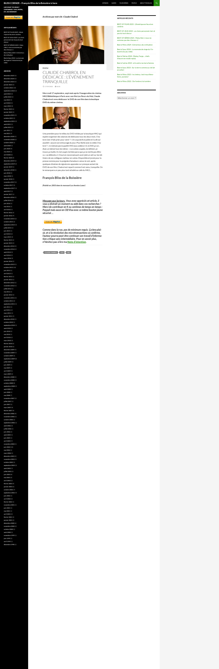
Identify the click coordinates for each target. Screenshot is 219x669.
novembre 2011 (9, 298)
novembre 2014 (9, 249)
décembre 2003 (9, 456)
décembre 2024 (9, 79)
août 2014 (7, 252)
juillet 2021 (7, 127)
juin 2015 (7, 231)
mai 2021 (7, 133)
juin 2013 (7, 270)
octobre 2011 (8, 301)
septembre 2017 (9, 188)
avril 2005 (7, 441)
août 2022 (7, 94)
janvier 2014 (8, 261)
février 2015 (8, 240)
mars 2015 (7, 237)
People (134, 3)
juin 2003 (7, 474)
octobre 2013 (8, 267)
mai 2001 (7, 511)
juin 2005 (7, 438)
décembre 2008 (9, 377)
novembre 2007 (9, 398)
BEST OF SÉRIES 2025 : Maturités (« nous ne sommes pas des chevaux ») (134, 39)
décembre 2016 (9, 197)
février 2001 (8, 517)
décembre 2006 (9, 413)
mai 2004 (7, 450)
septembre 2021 (9, 121)
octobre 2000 (8, 529)
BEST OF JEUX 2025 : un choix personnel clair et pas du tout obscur (14, 40)
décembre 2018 (9, 170)
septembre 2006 (9, 423)
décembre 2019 (9, 161)
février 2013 (8, 276)
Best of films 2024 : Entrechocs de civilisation (135, 45)
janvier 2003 (8, 487)
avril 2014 (7, 255)
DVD (62, 252)
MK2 (68, 252)
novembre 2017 (9, 182)
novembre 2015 (9, 219)
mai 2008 (7, 395)
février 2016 (8, 213)
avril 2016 (7, 209)
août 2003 (7, 468)
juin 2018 (7, 173)
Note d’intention (76, 241)
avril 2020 (7, 155)
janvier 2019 (8, 167)
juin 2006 (7, 432)
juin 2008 (7, 392)
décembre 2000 (9, 523)
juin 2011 (7, 307)
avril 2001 (7, 514)
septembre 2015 (9, 225)
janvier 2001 (8, 520)
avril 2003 (7, 480)
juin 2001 (7, 508)
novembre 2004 (9, 444)
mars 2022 (7, 106)
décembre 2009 (9, 350)
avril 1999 (7, 541)
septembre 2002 (9, 493)
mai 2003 (7, 477)
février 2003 (8, 484)
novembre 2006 (9, 417)
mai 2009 (7, 368)
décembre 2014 (9, 246)
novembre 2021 (9, 115)
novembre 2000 (9, 526)
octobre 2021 (8, 118)
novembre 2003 (9, 459)
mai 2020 (7, 152)
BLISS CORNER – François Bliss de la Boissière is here (30, 3)
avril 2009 (7, 371)
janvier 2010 (8, 347)
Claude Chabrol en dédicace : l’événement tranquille (68, 77)
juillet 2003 (7, 471)
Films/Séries (124, 3)
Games (114, 3)
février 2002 (8, 502)
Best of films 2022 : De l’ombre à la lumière (134, 81)
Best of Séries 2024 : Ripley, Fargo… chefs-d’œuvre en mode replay (133, 57)
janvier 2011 (8, 316)
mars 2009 (7, 374)
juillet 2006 (7, 429)
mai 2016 (7, 206)
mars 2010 (7, 340)
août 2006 (7, 426)
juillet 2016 (7, 200)
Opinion (105, 3)
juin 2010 (7, 331)
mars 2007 (7, 407)
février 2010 (8, 343)
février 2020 (8, 158)
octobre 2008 (8, 383)
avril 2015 (7, 234)
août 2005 (7, 435)
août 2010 (7, 328)
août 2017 (7, 191)
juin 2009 (7, 365)
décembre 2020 (9, 136)
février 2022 (8, 109)
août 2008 (7, 389)
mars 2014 (7, 258)
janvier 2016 (8, 216)
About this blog (146, 3)
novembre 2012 (9, 286)
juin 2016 (7, 203)
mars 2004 (7, 453)
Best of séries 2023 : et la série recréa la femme (135, 63)
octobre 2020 (8, 142)
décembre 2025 (9, 76)
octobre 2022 (8, 88)
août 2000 (7, 532)
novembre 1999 (9, 535)
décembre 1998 (9, 544)
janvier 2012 (8, 295)
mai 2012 (7, 292)
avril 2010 (7, 337)
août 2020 (7, 146)
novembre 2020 (9, 139)
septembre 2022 (9, 91)
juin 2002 (7, 496)
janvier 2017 (8, 194)
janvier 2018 (8, 179)
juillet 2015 (7, 228)
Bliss (58, 86)
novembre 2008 (9, 380)
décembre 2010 (9, 319)
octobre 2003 (8, 462)
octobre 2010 (8, 322)
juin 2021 (7, 130)
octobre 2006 (8, 420)
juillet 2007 (7, 401)
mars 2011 (7, 313)
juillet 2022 (7, 97)
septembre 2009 (9, 359)
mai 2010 (7, 334)
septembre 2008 (9, 386)
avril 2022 (7, 103)
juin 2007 (7, 404)
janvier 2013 (8, 280)
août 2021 (7, 124)
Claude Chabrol (51, 252)
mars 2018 (7, 176)
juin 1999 (7, 538)
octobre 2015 (8, 222)
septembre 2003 (9, 465)
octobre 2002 (8, 490)
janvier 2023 (8, 85)
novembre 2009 (9, 353)
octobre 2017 (8, 185)
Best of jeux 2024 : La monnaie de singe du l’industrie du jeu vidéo (14, 60)
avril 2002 (7, 499)
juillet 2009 (7, 362)
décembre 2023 (9, 82)
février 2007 (8, 410)
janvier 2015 (8, 243)
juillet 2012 (7, 289)
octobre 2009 (8, 356)
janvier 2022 (8, 112)
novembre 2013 (9, 264)
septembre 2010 (9, 325)
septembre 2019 (9, 164)
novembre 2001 (9, 505)
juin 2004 (7, 447)
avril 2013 (7, 273)
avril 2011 (7, 310)
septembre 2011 (9, 304)
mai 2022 (7, 100)
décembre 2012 (9, 283)
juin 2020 (7, 149)
